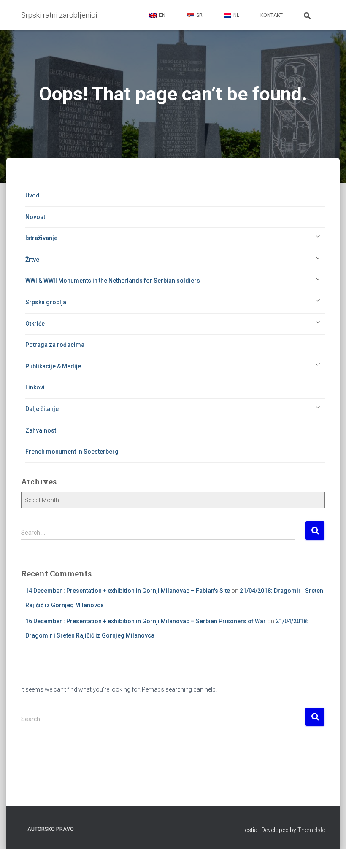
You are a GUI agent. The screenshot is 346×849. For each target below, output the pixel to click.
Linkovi (35, 387)
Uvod (32, 195)
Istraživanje (41, 238)
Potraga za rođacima (54, 344)
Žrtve (32, 259)
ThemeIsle (311, 830)
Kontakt (271, 15)
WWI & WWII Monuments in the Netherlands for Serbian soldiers (112, 280)
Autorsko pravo (50, 829)
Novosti (36, 217)
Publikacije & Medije (53, 366)
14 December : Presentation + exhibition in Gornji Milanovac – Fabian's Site (127, 590)
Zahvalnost (40, 430)
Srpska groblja (45, 302)
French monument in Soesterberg (72, 451)
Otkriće (35, 323)
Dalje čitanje (42, 409)
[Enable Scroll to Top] (329, 832)
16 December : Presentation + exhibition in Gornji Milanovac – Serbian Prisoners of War (145, 621)
